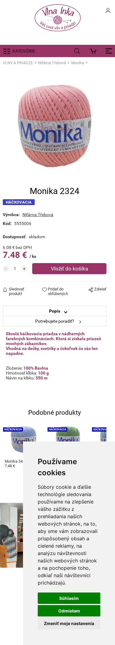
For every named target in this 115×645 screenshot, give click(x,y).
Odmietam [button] (69, 610)
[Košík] (95, 51)
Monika (77, 62)
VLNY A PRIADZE (18, 62)
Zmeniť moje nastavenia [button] (69, 623)
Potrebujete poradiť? (54, 321)
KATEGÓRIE (24, 51)
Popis (54, 311)
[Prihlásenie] (108, 12)
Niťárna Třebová (52, 62)
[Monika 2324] (54, 126)
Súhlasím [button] (69, 598)
